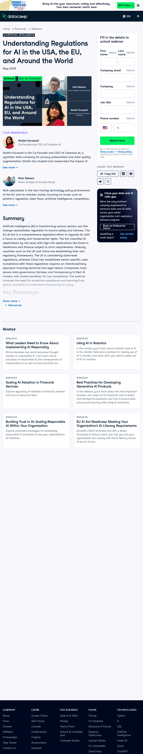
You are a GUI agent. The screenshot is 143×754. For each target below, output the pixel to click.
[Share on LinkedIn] (123, 174)
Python (121, 715)
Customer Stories (70, 740)
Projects (36, 737)
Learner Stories (97, 740)
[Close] (138, 5)
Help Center (10, 742)
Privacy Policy (125, 151)
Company (117, 86)
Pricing (64, 721)
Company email (117, 70)
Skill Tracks (37, 721)
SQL (119, 726)
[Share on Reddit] (100, 181)
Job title (117, 102)
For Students (96, 721)
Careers (7, 726)
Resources (21, 28)
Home (6, 28)
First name (108, 52)
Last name (126, 52)
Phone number (117, 118)
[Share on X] (108, 181)
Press (6, 721)
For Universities (97, 746)
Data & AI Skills (69, 715)
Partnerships (10, 737)
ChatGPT (122, 751)
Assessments (38, 742)
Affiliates (8, 732)
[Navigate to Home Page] (15, 16)
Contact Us (9, 748)
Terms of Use (106, 151)
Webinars (36, 28)
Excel (120, 746)
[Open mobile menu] (138, 16)
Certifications (39, 732)
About (6, 715)
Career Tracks (39, 715)
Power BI (122, 740)
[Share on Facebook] (131, 174)
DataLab (36, 748)
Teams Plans (67, 726)
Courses (36, 726)
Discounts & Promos (100, 726)
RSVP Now (124, 5)
